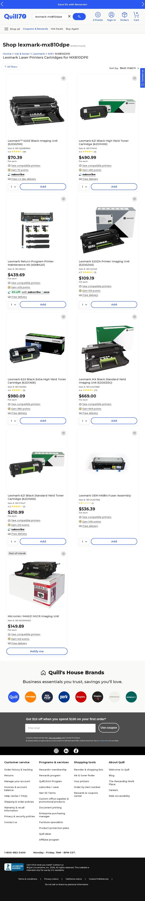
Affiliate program (49, 839)
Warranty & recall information (14, 809)
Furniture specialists (51, 822)
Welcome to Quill (119, 769)
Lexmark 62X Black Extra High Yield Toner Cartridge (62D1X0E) (37, 381)
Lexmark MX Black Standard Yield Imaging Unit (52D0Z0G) (102, 381)
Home (7, 53)
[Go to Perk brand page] (64, 697)
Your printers (81, 781)
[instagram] (56, 751)
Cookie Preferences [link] (98, 879)
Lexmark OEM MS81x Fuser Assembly (105, 495)
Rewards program (49, 775)
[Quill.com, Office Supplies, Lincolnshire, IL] (14, 867)
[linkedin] (66, 751)
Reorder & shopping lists (88, 769)
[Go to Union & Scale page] (114, 697)
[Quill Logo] (15, 16)
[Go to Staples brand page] (80, 697)
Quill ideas (45, 833)
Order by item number (87, 787)
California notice (74, 879)
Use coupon (109, 727)
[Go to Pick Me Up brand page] (47, 697)
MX (50, 53)
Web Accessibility (119, 795)
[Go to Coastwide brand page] (30, 697)
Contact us (10, 822)
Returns (9, 775)
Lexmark (39, 53)
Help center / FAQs (15, 795)
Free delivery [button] (90, 178)
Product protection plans (54, 828)
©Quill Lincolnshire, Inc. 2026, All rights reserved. (50, 867)
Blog (111, 775)
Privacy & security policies (19, 816)
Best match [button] (128, 68)
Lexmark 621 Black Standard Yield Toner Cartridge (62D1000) (36, 497)
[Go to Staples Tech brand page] (97, 697)
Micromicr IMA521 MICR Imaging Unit (33, 616)
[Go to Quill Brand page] (13, 697)
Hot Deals (57, 28)
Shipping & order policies (19, 801)
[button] (143, 4)
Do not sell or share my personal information (66, 884)
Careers (113, 790)
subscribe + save (49, 787)
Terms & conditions (27, 879)
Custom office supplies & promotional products (54, 800)
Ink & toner (22, 53)
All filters (12, 66)
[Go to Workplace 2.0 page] (131, 697)
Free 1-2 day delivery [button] (23, 178)
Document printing (50, 807)
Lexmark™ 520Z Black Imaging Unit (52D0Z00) (32, 142)
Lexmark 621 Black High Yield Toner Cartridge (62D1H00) (104, 142)
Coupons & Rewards (35, 28)
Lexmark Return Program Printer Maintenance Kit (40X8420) (31, 263)
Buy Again (72, 28)
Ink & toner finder (84, 775)
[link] (63, 78)
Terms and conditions (55, 738)
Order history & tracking (18, 769)
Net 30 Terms (47, 792)
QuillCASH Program (50, 781)
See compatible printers (25, 165)
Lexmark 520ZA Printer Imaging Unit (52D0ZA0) (104, 263)
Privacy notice (51, 879)
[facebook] (76, 751)
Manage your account (17, 781)
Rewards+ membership (53, 769)
